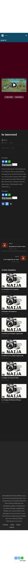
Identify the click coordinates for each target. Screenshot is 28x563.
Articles (5, 525)
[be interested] (14, 280)
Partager (7, 164)
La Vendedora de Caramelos (10, 289)
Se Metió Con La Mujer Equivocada (12, 355)
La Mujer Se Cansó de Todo (10, 378)
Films (12, 148)
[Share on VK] (10, 203)
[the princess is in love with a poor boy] (14, 246)
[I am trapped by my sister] (14, 259)
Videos (11, 527)
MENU (4, 40)
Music (19, 525)
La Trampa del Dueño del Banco (11, 400)
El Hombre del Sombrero (9, 311)
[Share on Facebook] (3, 203)
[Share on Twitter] (7, 203)
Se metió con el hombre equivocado (12, 333)
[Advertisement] (14, 16)
